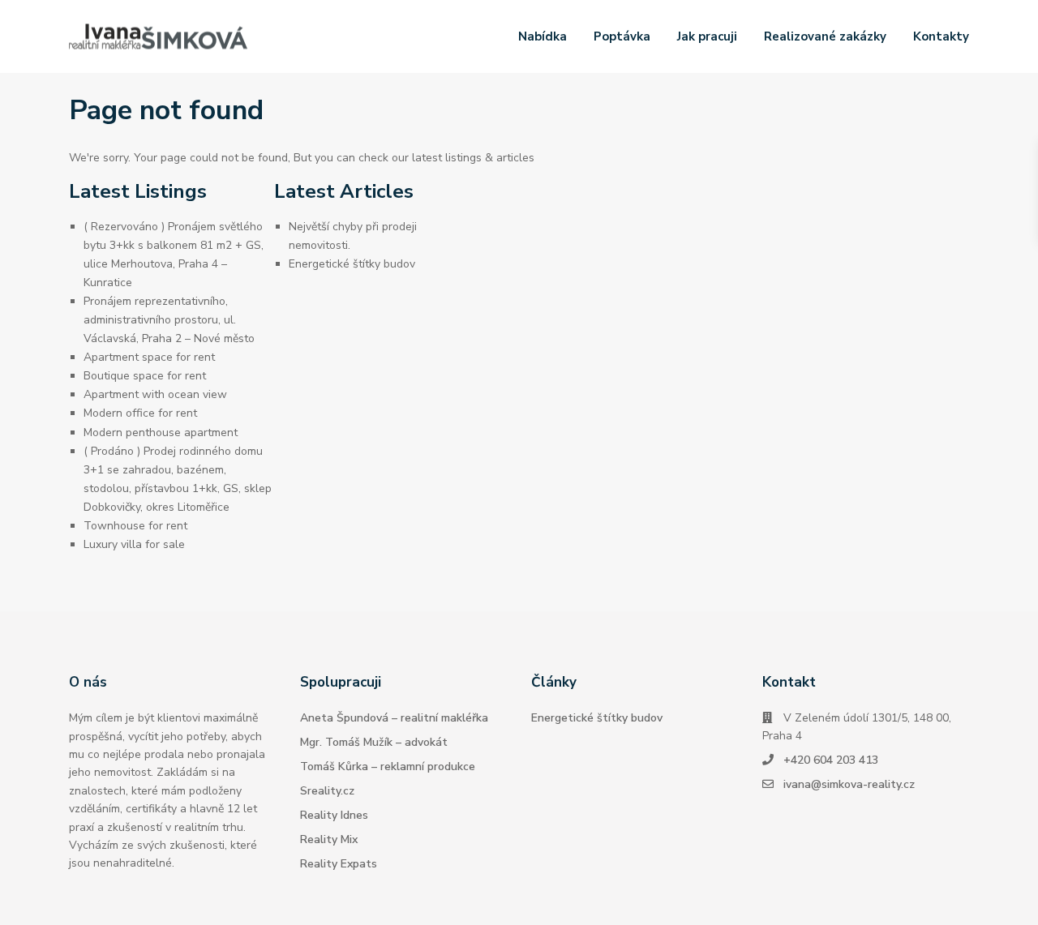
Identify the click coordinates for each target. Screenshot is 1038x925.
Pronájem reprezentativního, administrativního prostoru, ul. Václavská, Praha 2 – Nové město (169, 319)
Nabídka (542, 36)
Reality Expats (338, 863)
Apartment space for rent (149, 357)
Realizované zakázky (825, 36)
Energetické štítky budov (352, 264)
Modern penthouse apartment (161, 432)
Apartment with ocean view (155, 394)
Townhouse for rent (135, 525)
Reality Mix (329, 839)
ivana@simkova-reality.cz (849, 784)
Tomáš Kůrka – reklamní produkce (387, 766)
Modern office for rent (140, 413)
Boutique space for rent (145, 375)
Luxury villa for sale (134, 544)
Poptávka (622, 36)
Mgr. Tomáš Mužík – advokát (374, 742)
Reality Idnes (334, 815)
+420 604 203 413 (830, 760)
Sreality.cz (327, 791)
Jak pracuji (707, 36)
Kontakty (941, 36)
